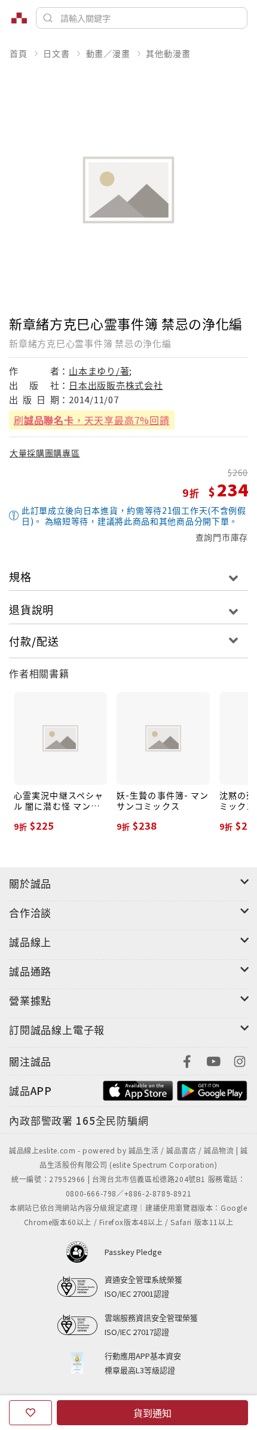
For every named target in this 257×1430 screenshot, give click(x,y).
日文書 (56, 53)
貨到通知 (152, 1413)
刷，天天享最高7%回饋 (92, 420)
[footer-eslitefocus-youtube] (213, 1060)
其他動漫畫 (168, 53)
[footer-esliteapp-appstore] (138, 1089)
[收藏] (30, 1412)
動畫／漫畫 (108, 53)
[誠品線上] (19, 18)
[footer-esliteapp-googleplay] (212, 1089)
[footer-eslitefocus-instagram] (239, 1060)
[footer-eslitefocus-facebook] (187, 1060)
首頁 (18, 53)
